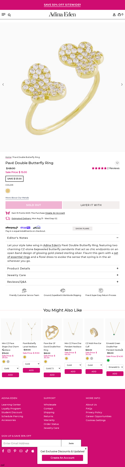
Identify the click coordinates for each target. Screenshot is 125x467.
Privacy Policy (94, 412)
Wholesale (50, 404)
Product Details (18, 268)
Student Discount (12, 412)
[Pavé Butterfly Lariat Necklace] (31, 329)
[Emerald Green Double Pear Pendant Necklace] (115, 329)
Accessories (9, 420)
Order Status (51, 424)
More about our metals (17, 197)
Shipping (49, 412)
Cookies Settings (96, 420)
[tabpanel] (62, 87)
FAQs (89, 408)
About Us (91, 404)
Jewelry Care (16, 275)
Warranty (49, 420)
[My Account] (114, 15)
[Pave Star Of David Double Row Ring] (52, 329)
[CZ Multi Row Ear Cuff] (94, 329)
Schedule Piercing (12, 416)
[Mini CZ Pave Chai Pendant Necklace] (73, 329)
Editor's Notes (17, 237)
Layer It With (91, 205)
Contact (48, 408)
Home (8, 157)
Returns (48, 416)
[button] (117, 163)
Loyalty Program (11, 408)
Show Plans (82, 229)
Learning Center (11, 404)
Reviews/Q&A (16, 281)
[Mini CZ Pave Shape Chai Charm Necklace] (10, 329)
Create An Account (62, 457)
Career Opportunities (98, 416)
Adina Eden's (52, 245)
